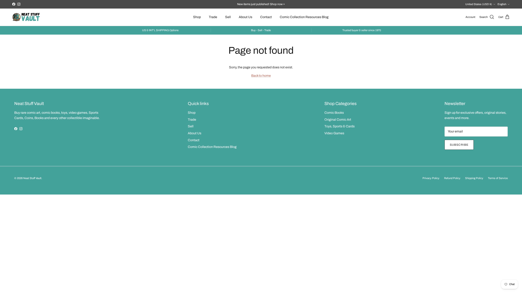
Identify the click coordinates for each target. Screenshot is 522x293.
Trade (213, 17)
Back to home (261, 75)
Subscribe (459, 144)
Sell (228, 17)
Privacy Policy (430, 178)
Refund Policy (452, 178)
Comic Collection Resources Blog (304, 17)
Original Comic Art (337, 119)
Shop (197, 17)
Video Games (334, 133)
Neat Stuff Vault (32, 178)
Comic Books (334, 112)
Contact (266, 17)
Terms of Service (498, 178)
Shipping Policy (474, 178)
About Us (245, 17)
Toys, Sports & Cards (339, 126)
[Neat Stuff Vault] (26, 17)
